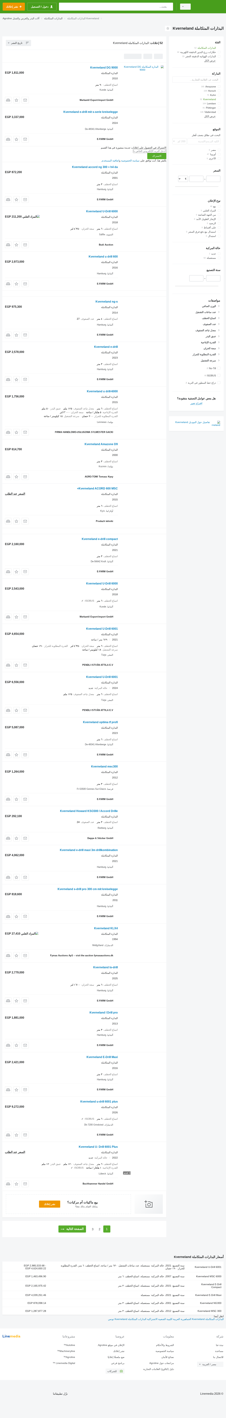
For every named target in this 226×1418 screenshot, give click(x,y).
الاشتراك (156, 156)
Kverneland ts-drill (105, 967)
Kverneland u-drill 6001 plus (99, 1101)
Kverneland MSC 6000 (208, 1276)
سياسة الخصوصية (130, 160)
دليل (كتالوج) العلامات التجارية (158, 1369)
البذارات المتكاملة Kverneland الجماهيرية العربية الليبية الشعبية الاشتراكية (185, 1319)
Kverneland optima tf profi (100, 722)
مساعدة (219, 1351)
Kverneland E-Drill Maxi (102, 1057)
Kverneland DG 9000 (104, 67)
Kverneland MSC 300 (209, 1311)
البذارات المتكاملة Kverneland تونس (127, 1319)
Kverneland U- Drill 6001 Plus (98, 1146)
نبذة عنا (219, 1345)
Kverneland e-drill (106, 346)
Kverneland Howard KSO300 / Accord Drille (89, 811)
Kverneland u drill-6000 (102, 391)
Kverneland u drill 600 (103, 256)
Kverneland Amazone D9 (101, 444)
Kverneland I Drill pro (104, 1012)
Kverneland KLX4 (106, 928)
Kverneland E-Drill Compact (211, 1286)
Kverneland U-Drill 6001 (102, 628)
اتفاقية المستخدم (110, 160)
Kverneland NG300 (210, 1303)
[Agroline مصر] (209, 6)
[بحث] (169, 6)
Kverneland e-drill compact (100, 538)
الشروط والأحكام (165, 1345)
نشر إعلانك (49, 1204)
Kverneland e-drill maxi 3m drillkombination (89, 850)
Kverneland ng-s (107, 301)
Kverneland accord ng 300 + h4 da (95, 167)
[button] (16, 100)
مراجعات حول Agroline (161, 1363)
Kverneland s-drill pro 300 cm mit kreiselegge (88, 889)
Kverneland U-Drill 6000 (102, 211)
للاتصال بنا (218, 1357)
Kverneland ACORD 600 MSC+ (97, 488)
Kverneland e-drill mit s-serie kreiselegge (90, 111)
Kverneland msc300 (104, 766)
